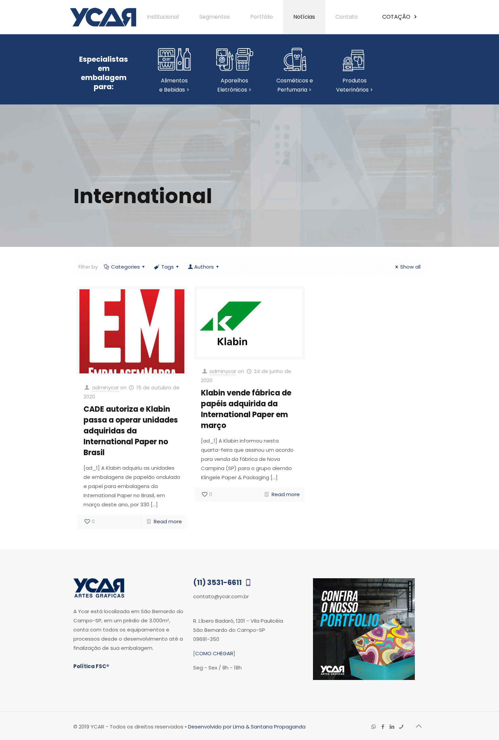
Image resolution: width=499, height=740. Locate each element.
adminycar (105, 387)
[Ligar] (401, 726)
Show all (410, 266)
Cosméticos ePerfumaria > (294, 85)
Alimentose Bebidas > (174, 85)
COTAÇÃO (397, 17)
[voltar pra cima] (418, 726)
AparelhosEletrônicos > (234, 85)
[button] (479, 719)
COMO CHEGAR (214, 653)
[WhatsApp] (373, 726)
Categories (125, 266)
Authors (204, 266)
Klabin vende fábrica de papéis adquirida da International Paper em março (246, 409)
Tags (167, 266)
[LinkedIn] (391, 726)
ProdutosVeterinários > (354, 85)
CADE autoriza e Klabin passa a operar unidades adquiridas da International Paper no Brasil (131, 431)
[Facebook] (382, 726)
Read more (168, 521)
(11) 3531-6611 (218, 582)
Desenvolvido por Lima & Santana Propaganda (247, 726)
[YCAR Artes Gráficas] (103, 17)
